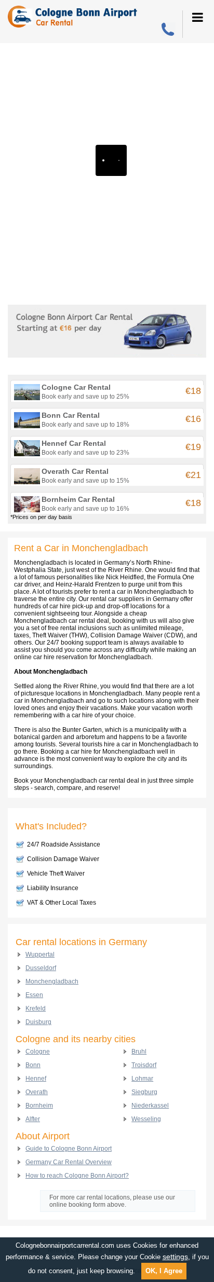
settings (175, 1256)
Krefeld (35, 1008)
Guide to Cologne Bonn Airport (68, 1148)
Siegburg (144, 1092)
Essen (34, 995)
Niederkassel (150, 1105)
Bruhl (138, 1051)
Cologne (37, 1051)
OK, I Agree (163, 1271)
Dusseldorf (40, 968)
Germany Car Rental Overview (68, 1162)
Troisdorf (143, 1065)
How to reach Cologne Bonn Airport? (77, 1175)
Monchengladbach (51, 981)
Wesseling (146, 1119)
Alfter (32, 1119)
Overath (36, 1092)
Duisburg (38, 1022)
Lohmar (142, 1078)
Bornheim (39, 1105)
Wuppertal (40, 954)
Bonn (33, 1065)
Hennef (35, 1078)
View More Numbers (169, 30)
